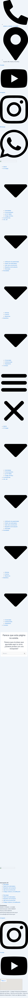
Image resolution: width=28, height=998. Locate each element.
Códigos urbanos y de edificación (11, 891)
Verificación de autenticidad (12, 261)
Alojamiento (8, 364)
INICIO (5, 166)
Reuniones (7, 316)
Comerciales (8, 360)
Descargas (7, 269)
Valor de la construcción (11, 265)
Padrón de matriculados (11, 263)
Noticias (7, 312)
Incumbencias (6, 218)
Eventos (7, 314)
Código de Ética (9, 216)
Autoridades (8, 210)
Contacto (5, 365)
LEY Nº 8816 (8, 214)
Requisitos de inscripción (11, 267)
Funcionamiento (9, 212)
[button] (14, 396)
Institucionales (8, 362)
